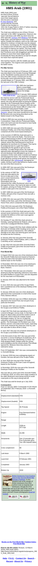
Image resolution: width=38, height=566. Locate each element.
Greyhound (19, 160)
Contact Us (21, 558)
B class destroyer (7, 22)
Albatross (24, 38)
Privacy (28, 561)
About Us (18, 561)
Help (5, 558)
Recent (9, 561)
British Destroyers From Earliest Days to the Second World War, (23, 477)
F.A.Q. (11, 558)
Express (15, 38)
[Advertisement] (28, 17)
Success (4, 112)
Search (31, 558)
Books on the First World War (13, 542)
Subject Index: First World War (24, 543)
